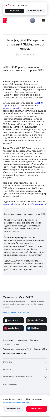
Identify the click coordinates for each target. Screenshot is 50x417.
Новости (6, 344)
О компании (8, 340)
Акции (16, 344)
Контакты (34, 340)
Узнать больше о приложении (16, 312)
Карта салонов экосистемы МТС (17, 349)
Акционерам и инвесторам (14, 353)
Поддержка (22, 340)
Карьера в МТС (40, 349)
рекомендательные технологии (17, 402)
